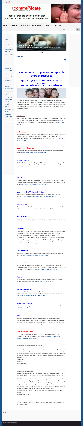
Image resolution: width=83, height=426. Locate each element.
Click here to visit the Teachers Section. (42, 221)
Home (5, 25)
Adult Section (25, 25)
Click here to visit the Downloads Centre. (28, 166)
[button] (19, 42)
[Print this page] (65, 59)
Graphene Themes (15, 424)
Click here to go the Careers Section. (44, 281)
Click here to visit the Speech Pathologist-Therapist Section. (39, 196)
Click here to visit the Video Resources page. (34, 184)
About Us (49, 25)
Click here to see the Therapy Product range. (35, 255)
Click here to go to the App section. (47, 269)
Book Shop (7, 63)
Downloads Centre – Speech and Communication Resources (9, 41)
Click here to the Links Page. (35, 324)
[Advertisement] (11, 148)
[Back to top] (79, 422)
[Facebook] (4, 2)
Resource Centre (37, 25)
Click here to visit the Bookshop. (28, 243)
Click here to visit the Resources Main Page (34, 152)
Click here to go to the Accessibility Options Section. (31, 295)
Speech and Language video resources (9, 49)
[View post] (42, 42)
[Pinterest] (9, 2)
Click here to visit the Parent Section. (45, 208)
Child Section (14, 25)
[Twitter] (6, 2)
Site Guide (58, 25)
